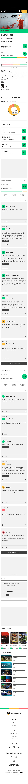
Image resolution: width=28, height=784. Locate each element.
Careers (14, 728)
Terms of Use (14, 736)
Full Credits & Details (7, 599)
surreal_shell (8, 419)
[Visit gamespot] (14, 757)
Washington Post (9, 206)
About (14, 722)
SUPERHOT (6, 30)
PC (25, 221)
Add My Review (14, 67)
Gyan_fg (7, 464)
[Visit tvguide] (14, 761)
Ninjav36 (7, 487)
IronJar (6, 532)
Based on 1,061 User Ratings (7, 55)
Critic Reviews (6, 181)
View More (13, 118)
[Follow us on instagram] (14, 748)
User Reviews (5, 371)
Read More (5, 240)
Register (24, 11)
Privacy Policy (14, 730)
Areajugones (8, 252)
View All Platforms (9, 38)
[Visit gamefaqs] (14, 765)
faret (5, 510)
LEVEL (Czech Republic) (11, 275)
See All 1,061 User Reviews (14, 552)
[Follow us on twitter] (18, 748)
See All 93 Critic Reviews (14, 363)
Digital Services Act (14, 733)
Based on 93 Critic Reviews (6, 47)
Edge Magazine (9, 321)
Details (3, 579)
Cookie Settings (14, 739)
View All (25, 180)
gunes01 (7, 441)
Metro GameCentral (10, 344)
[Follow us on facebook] (10, 748)
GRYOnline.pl (8, 298)
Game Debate (8, 229)
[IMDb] (21, 772)
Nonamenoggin (9, 396)
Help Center (14, 725)
